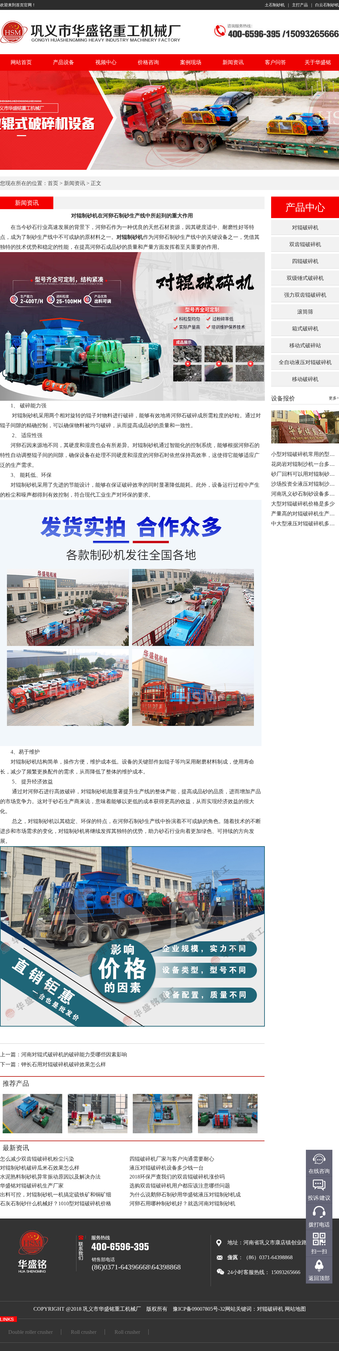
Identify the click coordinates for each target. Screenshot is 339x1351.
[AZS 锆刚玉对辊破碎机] (162, 1132)
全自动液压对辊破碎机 (305, 362)
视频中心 (106, 62)
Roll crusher (83, 1332)
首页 (53, 183)
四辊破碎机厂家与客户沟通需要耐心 (171, 1159)
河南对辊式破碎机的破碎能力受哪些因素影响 (74, 1054)
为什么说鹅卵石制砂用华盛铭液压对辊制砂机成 (185, 1194)
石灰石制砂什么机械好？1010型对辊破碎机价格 (55, 1203)
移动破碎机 (305, 379)
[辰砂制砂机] (32, 1132)
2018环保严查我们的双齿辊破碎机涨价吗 (177, 1177)
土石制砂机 (275, 5)
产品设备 (63, 62)
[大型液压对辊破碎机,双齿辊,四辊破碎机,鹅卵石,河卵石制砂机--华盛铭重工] (90, 44)
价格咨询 (148, 62)
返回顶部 (319, 1278)
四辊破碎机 (305, 261)
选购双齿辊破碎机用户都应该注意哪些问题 (179, 1185)
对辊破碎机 (305, 227)
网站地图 (295, 1309)
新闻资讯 (233, 62)
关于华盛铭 (318, 62)
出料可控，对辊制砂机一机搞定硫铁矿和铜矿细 (55, 1194)
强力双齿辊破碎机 (305, 295)
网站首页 (21, 62)
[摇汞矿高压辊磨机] (97, 1132)
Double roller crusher (30, 1332)
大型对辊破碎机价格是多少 (303, 504)
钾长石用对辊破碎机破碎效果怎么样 (63, 1064)
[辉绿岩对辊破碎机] (227, 1132)
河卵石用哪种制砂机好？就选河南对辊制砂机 (182, 1203)
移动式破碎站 (305, 345)
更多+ (334, 398)
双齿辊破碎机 (305, 244)
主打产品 (300, 5)
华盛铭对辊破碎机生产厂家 (32, 1185)
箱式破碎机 (305, 328)
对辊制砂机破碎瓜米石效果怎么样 (39, 1168)
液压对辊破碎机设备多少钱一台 (166, 1168)
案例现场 (190, 62)
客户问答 (275, 62)
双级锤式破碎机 (305, 278)
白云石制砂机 (327, 5)
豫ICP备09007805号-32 (199, 1309)
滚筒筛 (305, 312)
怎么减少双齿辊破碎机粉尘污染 (37, 1159)
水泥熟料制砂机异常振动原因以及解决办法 (50, 1177)
